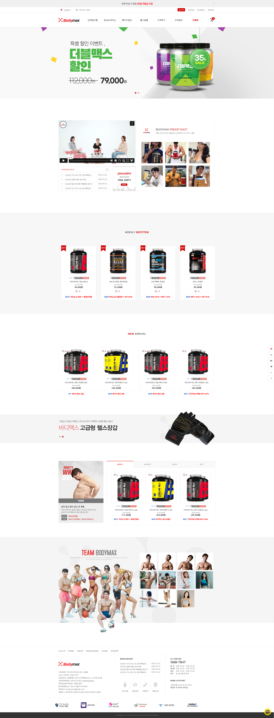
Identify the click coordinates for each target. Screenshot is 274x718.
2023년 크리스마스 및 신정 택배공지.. (78, 175)
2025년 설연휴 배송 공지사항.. (76, 179)
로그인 (181, 10)
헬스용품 (144, 20)
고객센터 (178, 20)
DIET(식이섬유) (74, 519)
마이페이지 (201, 10)
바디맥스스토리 (84, 10)
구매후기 (145, 691)
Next (264, 63)
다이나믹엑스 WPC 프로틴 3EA (76, 382)
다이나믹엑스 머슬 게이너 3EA (156, 382)
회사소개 (62, 651)
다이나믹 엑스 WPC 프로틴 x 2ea (196, 382)
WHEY (120, 464)
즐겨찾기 (67, 10)
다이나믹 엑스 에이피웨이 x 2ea (161, 510)
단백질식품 (93, 20)
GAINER (147, 464)
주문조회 (211, 10)
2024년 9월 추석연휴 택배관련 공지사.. (79, 184)
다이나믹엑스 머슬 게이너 (79, 281)
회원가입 (191, 10)
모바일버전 (114, 651)
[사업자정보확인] (88, 681)
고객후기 (161, 20)
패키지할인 (127, 20)
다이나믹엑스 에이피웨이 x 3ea (116, 382)
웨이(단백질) (73, 516)
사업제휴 (71, 651)
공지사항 (125, 691)
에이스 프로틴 (198, 281)
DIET (202, 464)
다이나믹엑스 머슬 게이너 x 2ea (126, 510)
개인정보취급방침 (92, 651)
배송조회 (155, 691)
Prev (8, 63)
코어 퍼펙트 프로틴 (158, 281)
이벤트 (196, 20)
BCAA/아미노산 (87, 519)
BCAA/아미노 (110, 20)
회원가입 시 (137, 6)
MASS (174, 464)
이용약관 (80, 651)
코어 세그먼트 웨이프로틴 (118, 281)
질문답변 (135, 691)
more (107, 169)
